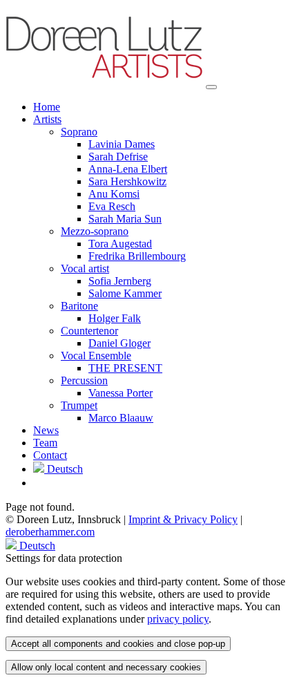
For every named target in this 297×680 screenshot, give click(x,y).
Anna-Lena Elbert (127, 169)
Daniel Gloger (119, 343)
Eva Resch (111, 206)
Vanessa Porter (120, 393)
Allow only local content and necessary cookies (106, 667)
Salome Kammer (125, 293)
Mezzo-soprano (94, 231)
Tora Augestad (120, 243)
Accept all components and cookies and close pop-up (118, 644)
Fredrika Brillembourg (137, 256)
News (46, 430)
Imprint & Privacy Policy (183, 519)
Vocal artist (85, 268)
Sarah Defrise (118, 156)
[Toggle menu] (211, 87)
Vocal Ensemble (96, 355)
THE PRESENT (125, 368)
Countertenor (89, 331)
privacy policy (178, 619)
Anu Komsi (114, 194)
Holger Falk (114, 318)
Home (46, 107)
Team (45, 442)
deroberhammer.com (50, 532)
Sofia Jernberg (119, 281)
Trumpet (79, 405)
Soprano (79, 132)
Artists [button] (47, 119)
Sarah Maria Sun (125, 219)
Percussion (84, 380)
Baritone (79, 306)
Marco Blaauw (120, 418)
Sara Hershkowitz (127, 181)
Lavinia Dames (121, 144)
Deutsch (63, 469)
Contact (50, 455)
